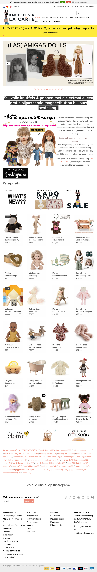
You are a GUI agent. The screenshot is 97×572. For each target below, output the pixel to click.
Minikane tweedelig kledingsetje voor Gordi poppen (59, 346)
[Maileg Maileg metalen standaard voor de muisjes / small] (37, 224)
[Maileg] (48, 435)
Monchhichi (20, 457)
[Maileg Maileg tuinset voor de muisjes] (37, 331)
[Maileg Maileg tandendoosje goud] (13, 259)
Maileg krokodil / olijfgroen (36, 418)
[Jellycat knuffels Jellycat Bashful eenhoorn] (37, 295)
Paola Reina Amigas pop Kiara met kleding (83, 274)
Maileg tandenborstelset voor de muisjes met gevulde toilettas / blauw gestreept (59, 274)
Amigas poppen (11, 450)
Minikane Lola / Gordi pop (35, 274)
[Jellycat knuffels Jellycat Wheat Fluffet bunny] (60, 367)
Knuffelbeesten (12, 454)
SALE (71, 17)
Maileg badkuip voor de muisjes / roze (36, 382)
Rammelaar (68, 457)
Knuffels (54, 17)
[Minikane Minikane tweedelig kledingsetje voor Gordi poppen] (60, 331)
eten (39, 463)
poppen (8, 470)
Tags (29, 528)
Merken (57, 21)
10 (62, 89)
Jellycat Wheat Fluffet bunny (58, 382)
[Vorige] (8, 63)
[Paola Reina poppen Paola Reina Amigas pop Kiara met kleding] (84, 259)
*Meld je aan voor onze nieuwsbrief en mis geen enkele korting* (13, 554)
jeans (7, 466)
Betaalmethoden (10, 528)
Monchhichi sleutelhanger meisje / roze (58, 238)
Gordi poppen (63, 450)
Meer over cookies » (79, 2)
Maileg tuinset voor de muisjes (35, 346)
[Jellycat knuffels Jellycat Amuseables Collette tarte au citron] (13, 367)
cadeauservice (52, 460)
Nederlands (4, 7)
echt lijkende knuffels (23, 463)
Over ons (6, 532)
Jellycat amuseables (83, 450)
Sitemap (6, 538)
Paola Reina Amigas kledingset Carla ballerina (84, 310)
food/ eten (59, 463)
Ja (62, 2)
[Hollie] (18, 435)
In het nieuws (8, 535)
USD (18, 7)
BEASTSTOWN (29, 450)
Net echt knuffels (36, 457)
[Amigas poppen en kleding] (48, 63)
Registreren (55, 516)
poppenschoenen (12, 473)
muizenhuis (82, 466)
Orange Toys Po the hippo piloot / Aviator (12, 238)
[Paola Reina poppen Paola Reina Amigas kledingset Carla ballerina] (84, 295)
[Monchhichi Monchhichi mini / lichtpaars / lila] (13, 403)
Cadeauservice (82, 17)
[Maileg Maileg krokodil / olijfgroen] (37, 403)
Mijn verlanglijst (56, 525)
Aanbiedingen (32, 522)
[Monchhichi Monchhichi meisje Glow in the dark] (84, 403)
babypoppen (36, 460)
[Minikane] (79, 435)
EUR (14, 7)
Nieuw (45, 17)
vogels (26, 473)
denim (7, 463)
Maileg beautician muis (83, 382)
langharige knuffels (50, 466)
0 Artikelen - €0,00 (63, 7)
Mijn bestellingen (57, 519)
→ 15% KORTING (9, 548)
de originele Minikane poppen (75, 460)
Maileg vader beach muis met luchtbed (59, 310)
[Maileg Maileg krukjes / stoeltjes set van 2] (60, 403)
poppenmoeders (77, 470)
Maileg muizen (66, 454)
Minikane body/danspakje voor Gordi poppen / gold (13, 346)
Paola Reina (53, 457)
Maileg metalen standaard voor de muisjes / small (36, 238)
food (48, 463)
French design (47, 450)
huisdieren (82, 463)
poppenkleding (60, 470)
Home (37, 17)
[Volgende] (89, 63)
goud (71, 463)
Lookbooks (46, 21)
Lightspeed (41, 566)
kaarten (17, 466)
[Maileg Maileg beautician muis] (84, 367)
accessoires (21, 460)
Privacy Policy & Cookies (12, 516)
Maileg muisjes (48, 454)
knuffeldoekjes (32, 466)
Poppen (63, 17)
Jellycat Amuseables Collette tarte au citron (11, 382)
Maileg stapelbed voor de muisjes (83, 238)
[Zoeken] (78, 13)
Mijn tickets (54, 522)
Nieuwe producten (34, 519)
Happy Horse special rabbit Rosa (82, 346)
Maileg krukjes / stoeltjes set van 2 (60, 418)
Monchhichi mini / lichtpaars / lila (12, 418)
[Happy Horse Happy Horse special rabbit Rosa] (84, 331)
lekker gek (68, 466)
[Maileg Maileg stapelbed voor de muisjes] (84, 224)
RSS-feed (31, 532)
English (11, 7)
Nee (68, 2)
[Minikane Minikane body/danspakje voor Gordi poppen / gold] (13, 331)
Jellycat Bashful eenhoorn (35, 310)
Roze (80, 457)
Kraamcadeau (31, 454)
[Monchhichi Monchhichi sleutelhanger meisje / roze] (60, 224)
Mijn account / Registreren (84, 7)
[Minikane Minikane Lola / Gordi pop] (37, 259)
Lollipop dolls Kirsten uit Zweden (13, 310)
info (37, 21)
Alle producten (32, 516)
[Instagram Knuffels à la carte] (92, 497)
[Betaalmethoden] (46, 568)
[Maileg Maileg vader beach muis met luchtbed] (60, 295)
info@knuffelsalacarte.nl (84, 533)
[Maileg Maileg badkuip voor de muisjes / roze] (37, 367)
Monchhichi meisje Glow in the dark (84, 418)
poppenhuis (43, 470)
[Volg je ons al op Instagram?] (48, 173)
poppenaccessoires (24, 470)
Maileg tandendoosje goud (11, 274)
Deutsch (7, 7)
